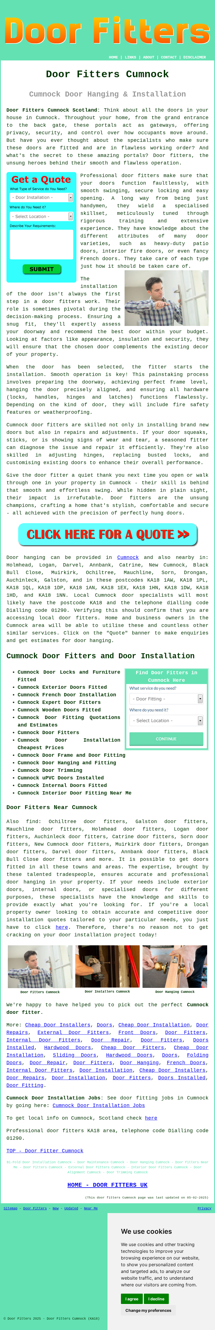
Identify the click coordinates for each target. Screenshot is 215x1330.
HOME (113, 57)
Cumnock (128, 557)
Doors (104, 1025)
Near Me (91, 1209)
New (56, 1209)
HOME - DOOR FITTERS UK (107, 1185)
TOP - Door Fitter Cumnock (44, 1151)
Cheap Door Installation (154, 1025)
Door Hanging (139, 1063)
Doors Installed (181, 1078)
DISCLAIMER (194, 57)
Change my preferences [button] (148, 1310)
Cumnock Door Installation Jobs (99, 1105)
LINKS (130, 57)
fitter (157, 367)
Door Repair (110, 1040)
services (44, 633)
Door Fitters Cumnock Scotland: (53, 110)
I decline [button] (156, 1298)
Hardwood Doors (67, 1048)
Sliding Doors (74, 1055)
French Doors (186, 1063)
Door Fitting (24, 1085)
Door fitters (172, 155)
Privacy (204, 1209)
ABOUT (148, 57)
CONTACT (169, 57)
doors (107, 183)
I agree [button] (131, 1298)
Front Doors (137, 1032)
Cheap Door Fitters (132, 1048)
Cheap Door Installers (57, 1025)
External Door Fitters (73, 1032)
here (62, 927)
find (32, 821)
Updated (71, 1209)
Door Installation (106, 1070)
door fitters (61, 301)
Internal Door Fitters (43, 1040)
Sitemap (10, 1209)
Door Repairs (25, 1078)
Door (12, 557)
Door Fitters (185, 1032)
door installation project (97, 935)
